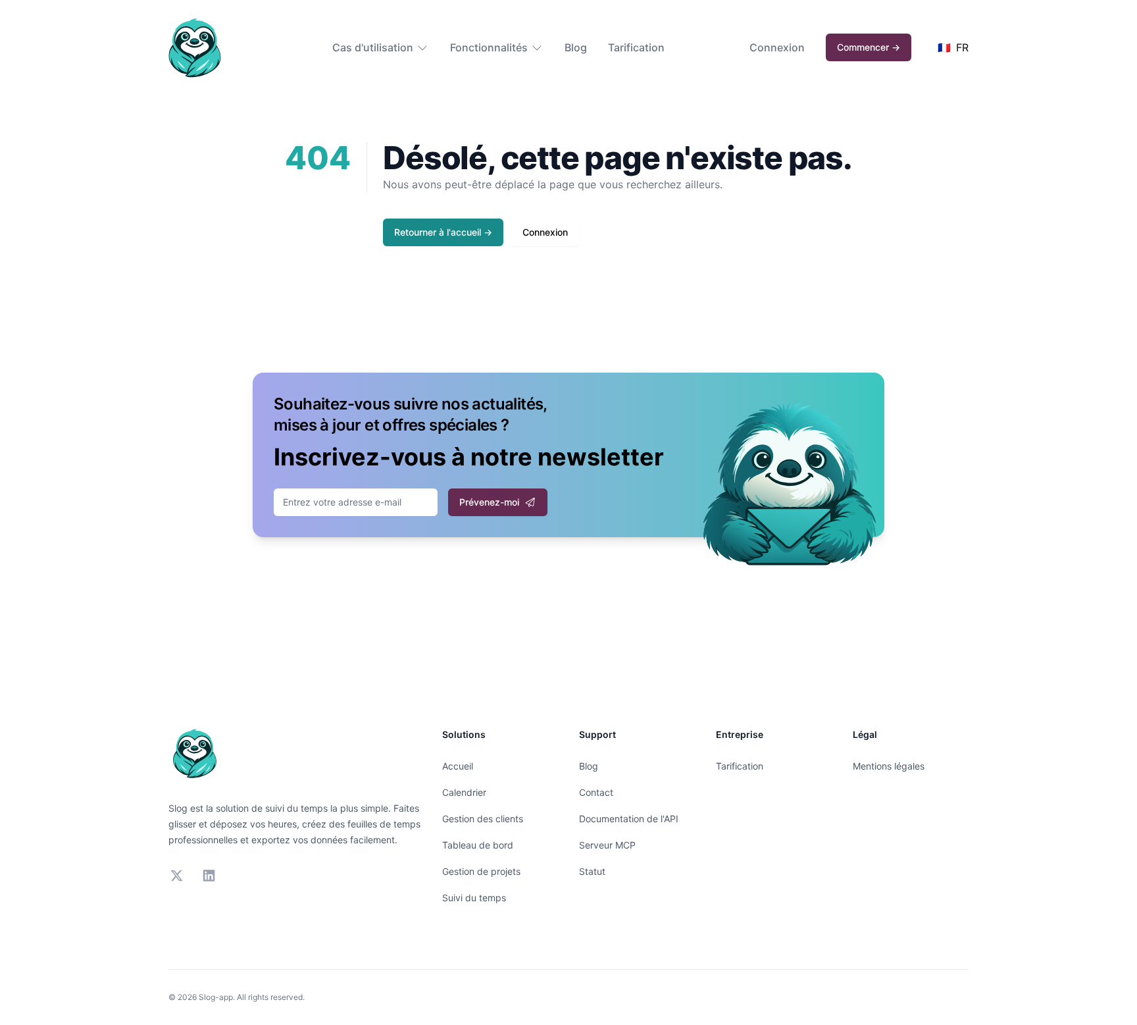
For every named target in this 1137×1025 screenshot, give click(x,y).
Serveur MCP (607, 845)
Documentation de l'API (628, 818)
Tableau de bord (477, 845)
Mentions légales (888, 766)
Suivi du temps (474, 897)
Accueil (457, 766)
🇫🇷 (953, 47)
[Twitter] (176, 876)
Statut (592, 871)
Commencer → (868, 47)
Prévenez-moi (489, 502)
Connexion (777, 47)
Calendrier (464, 792)
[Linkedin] (209, 876)
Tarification (636, 47)
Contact (596, 792)
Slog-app (216, 997)
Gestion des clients (482, 818)
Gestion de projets (481, 871)
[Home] (194, 47)
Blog (576, 47)
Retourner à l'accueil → (443, 232)
